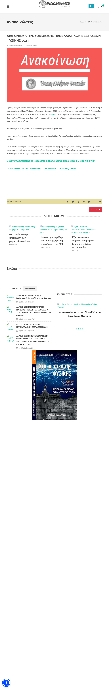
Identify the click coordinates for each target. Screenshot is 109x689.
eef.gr (53, 114)
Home (82, 22)
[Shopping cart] (101, 6)
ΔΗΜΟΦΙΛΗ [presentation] (30, 288)
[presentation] (102, 240)
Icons (16, 245)
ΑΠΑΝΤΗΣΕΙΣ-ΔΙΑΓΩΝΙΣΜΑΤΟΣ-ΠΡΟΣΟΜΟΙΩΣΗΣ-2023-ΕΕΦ (41, 168)
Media (11, 245)
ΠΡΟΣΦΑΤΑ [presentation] (16, 288)
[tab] (16, 288)
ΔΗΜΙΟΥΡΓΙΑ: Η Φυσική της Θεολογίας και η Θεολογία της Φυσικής (80, 316)
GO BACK (96, 209)
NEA (88, 22)
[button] (76, 328)
